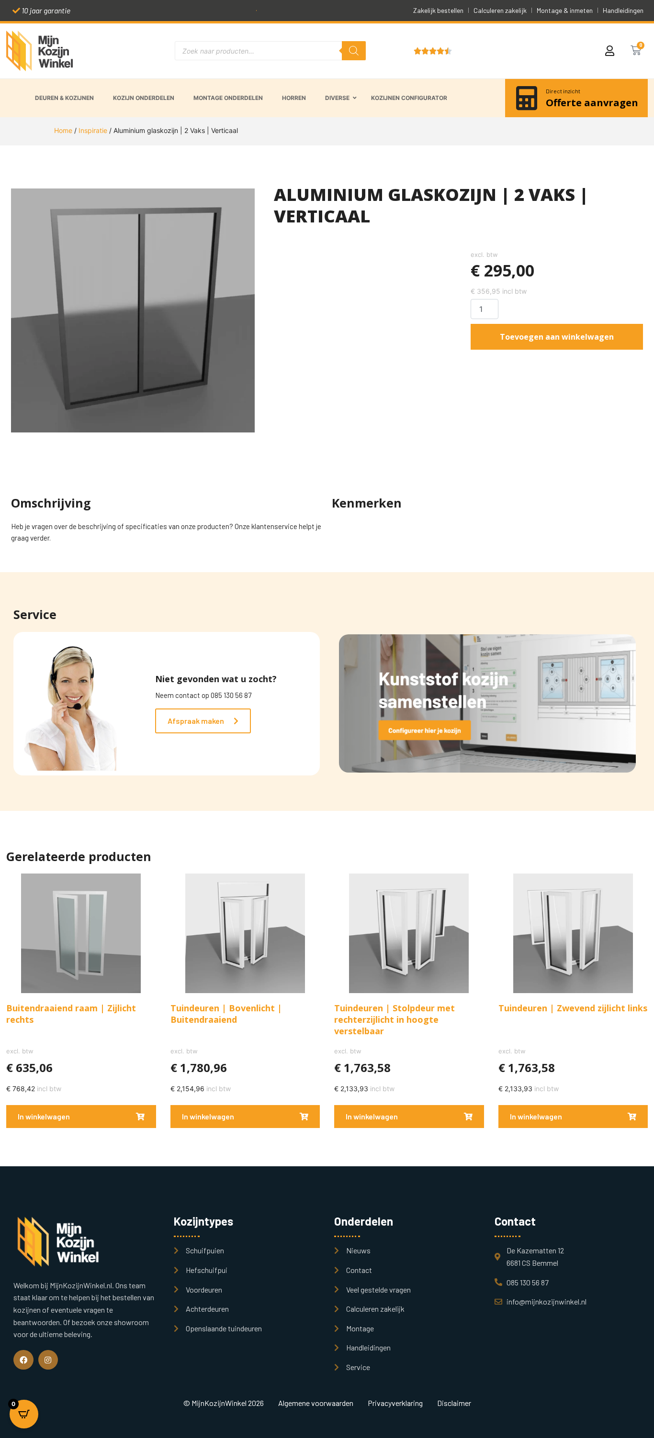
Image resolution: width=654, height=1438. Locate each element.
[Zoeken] (354, 50)
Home (63, 130)
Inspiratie (93, 130)
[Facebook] (23, 1360)
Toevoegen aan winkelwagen (557, 337)
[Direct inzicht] (527, 98)
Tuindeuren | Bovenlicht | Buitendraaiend (226, 1013)
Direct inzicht (563, 91)
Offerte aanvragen (592, 102)
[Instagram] (48, 1360)
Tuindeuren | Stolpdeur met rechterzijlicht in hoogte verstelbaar (394, 1019)
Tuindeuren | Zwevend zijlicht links (572, 1008)
